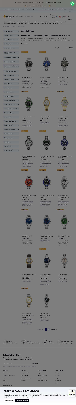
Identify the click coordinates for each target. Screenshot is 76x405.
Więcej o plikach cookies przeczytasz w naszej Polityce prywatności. (18, 396)
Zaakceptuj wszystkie (22, 400)
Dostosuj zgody (9, 400)
